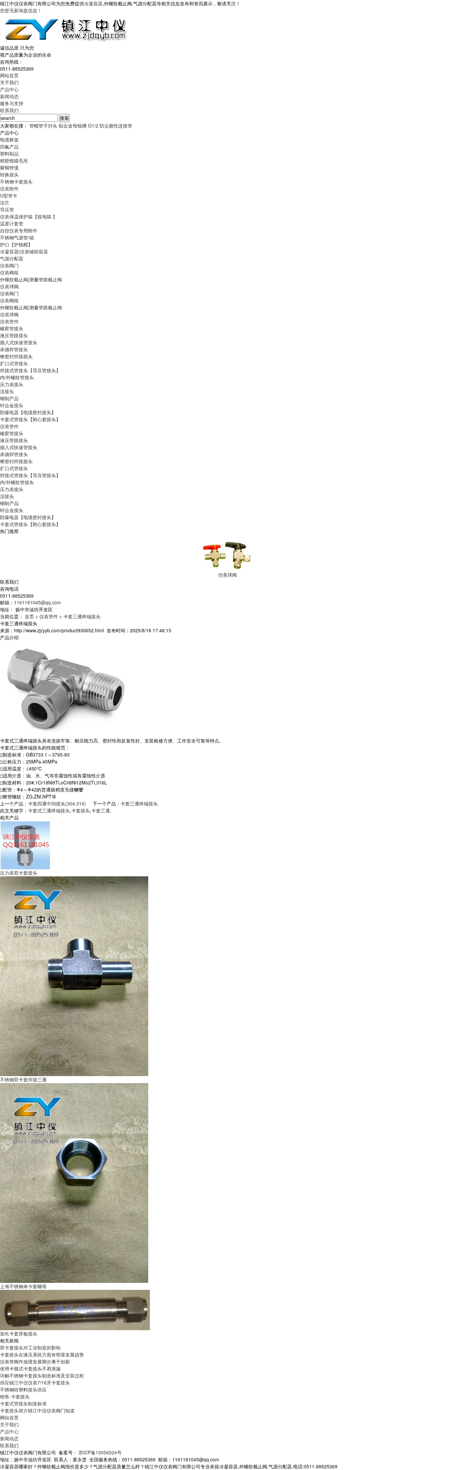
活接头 (7, 391)
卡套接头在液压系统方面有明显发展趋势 (42, 1354)
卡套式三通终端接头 (49, 810)
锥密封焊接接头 (16, 356)
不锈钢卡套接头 (16, 181)
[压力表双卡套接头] (25, 844)
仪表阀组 (9, 272)
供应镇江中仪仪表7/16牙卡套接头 (35, 1382)
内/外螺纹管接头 (17, 377)
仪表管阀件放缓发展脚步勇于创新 (35, 1361)
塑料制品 (9, 153)
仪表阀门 (9, 265)
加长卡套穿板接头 (18, 1333)
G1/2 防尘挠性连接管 (110, 125)
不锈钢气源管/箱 (17, 237)
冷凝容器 (93, 3)
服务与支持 (11, 103)
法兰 (4, 202)
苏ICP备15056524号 (100, 1452)
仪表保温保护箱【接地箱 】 (28, 216)
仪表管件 (9, 321)
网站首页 (9, 75)
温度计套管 (11, 223)
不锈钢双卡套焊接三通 (23, 1079)
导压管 (7, 209)
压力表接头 (11, 384)
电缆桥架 (9, 139)
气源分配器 (11, 258)
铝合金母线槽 (73, 125)
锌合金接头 (11, 405)
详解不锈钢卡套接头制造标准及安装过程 (42, 1375)
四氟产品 (9, 146)
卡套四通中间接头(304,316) (57, 803)
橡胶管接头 (11, 328)
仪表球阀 (9, 286)
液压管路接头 (14, 335)
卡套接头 (80, 810)
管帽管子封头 (43, 125)
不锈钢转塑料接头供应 (23, 1389)
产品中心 (9, 89)
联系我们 (9, 110)
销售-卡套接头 (15, 1396)
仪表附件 (9, 188)
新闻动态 (9, 96)
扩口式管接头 (14, 363)
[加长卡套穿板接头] (75, 1309)
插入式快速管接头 (18, 342)
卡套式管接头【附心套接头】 (30, 419)
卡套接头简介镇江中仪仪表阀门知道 (37, 1410)
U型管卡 (8, 195)
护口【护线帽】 (16, 244)
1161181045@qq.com (37, 602)
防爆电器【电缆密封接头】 (28, 412)
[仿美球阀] (227, 552)
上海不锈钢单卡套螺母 (23, 1286)
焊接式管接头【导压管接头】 (30, 370)
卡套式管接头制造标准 (23, 1403)
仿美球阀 (227, 574)
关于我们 (9, 82)
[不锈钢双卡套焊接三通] (74, 975)
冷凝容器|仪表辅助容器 (24, 251)
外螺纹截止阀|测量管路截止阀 (31, 279)
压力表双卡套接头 (18, 872)
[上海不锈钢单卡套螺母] (74, 1182)
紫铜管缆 (9, 167)
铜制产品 (9, 398)
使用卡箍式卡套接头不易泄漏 (30, 1368)
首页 (29, 616)
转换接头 (9, 174)
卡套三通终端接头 (82, 616)
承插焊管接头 (14, 349)
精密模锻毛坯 (14, 160)
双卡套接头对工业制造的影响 (30, 1347)
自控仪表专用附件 (18, 230)
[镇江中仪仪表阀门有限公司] (65, 28)
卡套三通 (100, 810)
